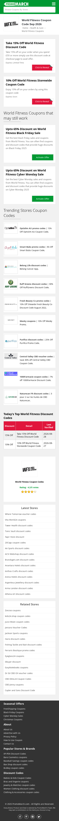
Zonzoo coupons (13, 610)
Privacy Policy (10, 736)
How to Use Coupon (13, 740)
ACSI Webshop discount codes (19, 554)
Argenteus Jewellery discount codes (22, 582)
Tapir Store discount (14, 537)
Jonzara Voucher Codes (16, 627)
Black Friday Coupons (14, 712)
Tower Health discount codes (19, 525)
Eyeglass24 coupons (14, 656)
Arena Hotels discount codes (18, 576)
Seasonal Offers (14, 703)
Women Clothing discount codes (19, 788)
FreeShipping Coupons (14, 708)
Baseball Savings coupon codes (19, 760)
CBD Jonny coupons (14, 684)
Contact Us (9, 743)
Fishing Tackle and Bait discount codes (23, 644)
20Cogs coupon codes (15, 542)
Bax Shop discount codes (15, 764)
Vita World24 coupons (15, 519)
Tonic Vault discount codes (18, 531)
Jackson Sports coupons (16, 633)
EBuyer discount (13, 661)
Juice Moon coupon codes (17, 621)
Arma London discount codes (19, 588)
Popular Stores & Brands (19, 748)
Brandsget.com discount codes (20, 559)
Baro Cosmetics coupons (15, 757)
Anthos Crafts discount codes (19, 571)
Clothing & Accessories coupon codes (21, 792)
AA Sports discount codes (17, 548)
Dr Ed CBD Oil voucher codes (19, 673)
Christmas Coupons (13, 719)
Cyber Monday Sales (13, 716)
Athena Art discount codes (17, 594)
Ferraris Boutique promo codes (20, 650)
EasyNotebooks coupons (16, 667)
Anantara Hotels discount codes (20, 565)
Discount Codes (13, 773)
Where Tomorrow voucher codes (20, 514)
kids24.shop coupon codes (17, 616)
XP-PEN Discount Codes (15, 753)
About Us (8, 729)
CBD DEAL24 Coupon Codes (18, 679)
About (7, 724)
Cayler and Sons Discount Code (20, 690)
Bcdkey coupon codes (14, 768)
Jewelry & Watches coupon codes (19, 785)
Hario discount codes (15, 639)
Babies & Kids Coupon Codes (17, 778)
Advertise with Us (12, 733)
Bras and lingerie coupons (16, 781)
